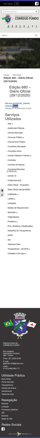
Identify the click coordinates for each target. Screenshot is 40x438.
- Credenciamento (14, 180)
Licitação (5, 406)
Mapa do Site (7, 418)
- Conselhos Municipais (16, 146)
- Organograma (13, 216)
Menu (4, 35)
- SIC (9, 239)
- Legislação (12, 194)
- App (9, 123)
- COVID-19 (11, 175)
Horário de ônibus (9, 388)
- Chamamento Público (16, 141)
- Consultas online (14, 151)
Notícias (5, 403)
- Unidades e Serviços (16, 253)
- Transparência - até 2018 (18, 248)
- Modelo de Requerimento (18, 207)
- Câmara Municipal (15, 132)
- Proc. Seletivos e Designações (20, 226)
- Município (11, 212)
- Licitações (11, 203)
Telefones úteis (8, 394)
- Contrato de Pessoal (15, 164)
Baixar (15, 106)
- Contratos (11, 160)
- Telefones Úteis (13, 244)
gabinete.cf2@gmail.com (13, 363)
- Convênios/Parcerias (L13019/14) (16, 170)
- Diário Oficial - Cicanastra (18, 184)
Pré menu (8, 3)
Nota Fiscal (6, 379)
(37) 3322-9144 (14, 358)
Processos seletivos (10, 409)
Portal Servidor (8, 381)
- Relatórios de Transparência (19, 230)
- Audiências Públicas (15, 128)
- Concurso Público (15, 137)
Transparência (7, 385)
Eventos (5, 415)
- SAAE (10, 235)
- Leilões (10, 198)
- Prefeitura (11, 221)
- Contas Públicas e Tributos (18, 155)
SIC (3, 412)
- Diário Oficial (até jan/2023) (18, 189)
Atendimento (7, 391)
